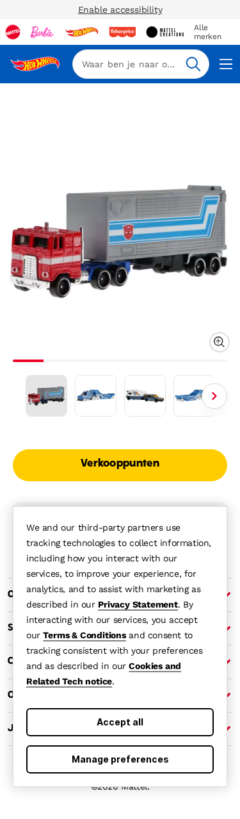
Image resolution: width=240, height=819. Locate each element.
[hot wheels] (81, 32)
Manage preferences (120, 759)
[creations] (165, 32)
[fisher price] (122, 32)
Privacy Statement (138, 604)
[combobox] (140, 64)
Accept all (120, 721)
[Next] (214, 396)
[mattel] (13, 32)
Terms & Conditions (84, 635)
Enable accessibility (120, 9)
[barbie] (42, 32)
